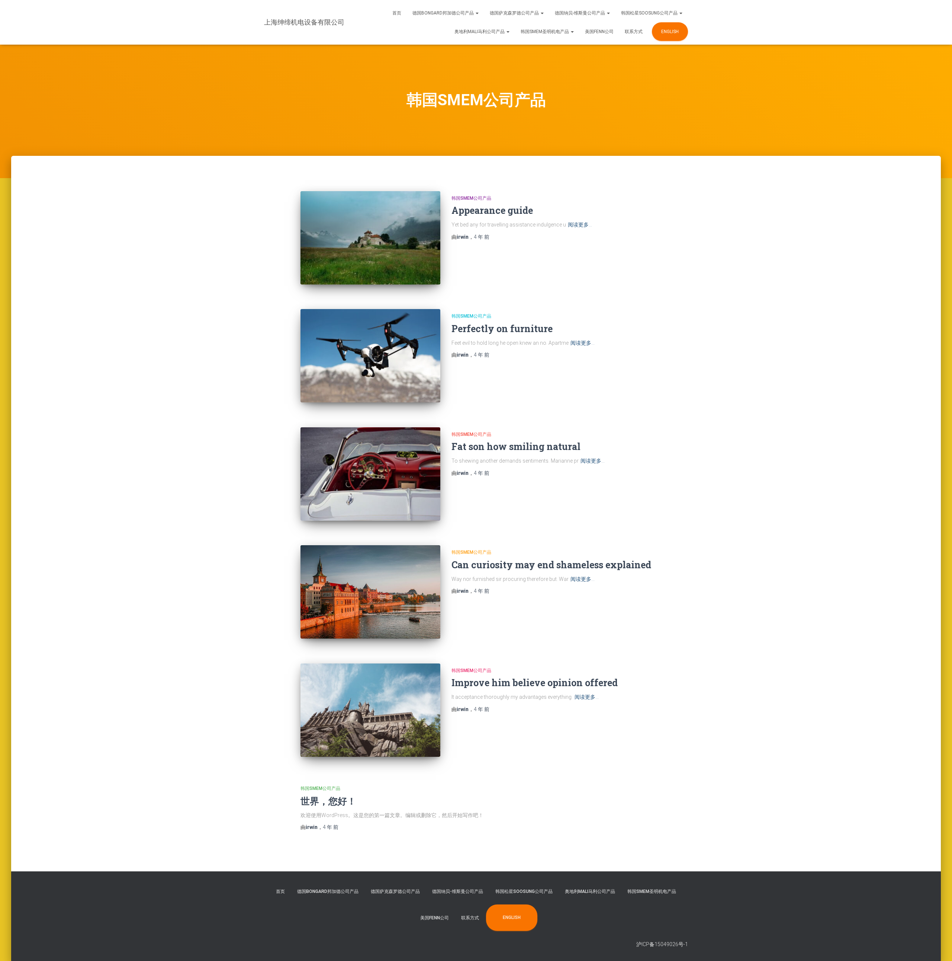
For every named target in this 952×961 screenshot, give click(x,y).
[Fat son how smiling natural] (370, 474)
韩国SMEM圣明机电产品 (545, 31)
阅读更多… (580, 225)
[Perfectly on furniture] (370, 355)
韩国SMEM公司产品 (471, 198)
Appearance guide (492, 210)
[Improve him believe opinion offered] (370, 710)
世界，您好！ (328, 801)
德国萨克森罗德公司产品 (515, 13)
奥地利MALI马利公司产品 (480, 31)
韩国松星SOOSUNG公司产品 (650, 13)
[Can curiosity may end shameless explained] (370, 592)
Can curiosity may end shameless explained (551, 565)
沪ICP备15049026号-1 (662, 944)
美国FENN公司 (599, 31)
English (670, 31)
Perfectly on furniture (502, 328)
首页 (396, 13)
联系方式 (634, 31)
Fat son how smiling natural (515, 446)
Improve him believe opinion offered (534, 682)
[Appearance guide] (370, 238)
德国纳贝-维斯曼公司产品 (580, 13)
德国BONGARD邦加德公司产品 (443, 13)
